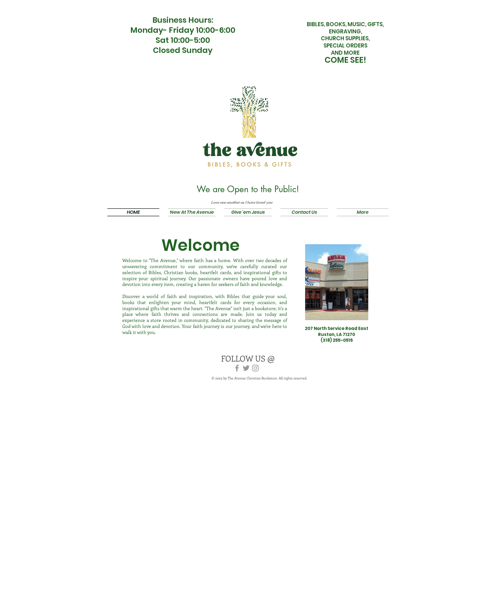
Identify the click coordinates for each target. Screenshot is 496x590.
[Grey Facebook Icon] (236, 368)
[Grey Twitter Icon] (246, 368)
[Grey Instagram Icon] (255, 368)
